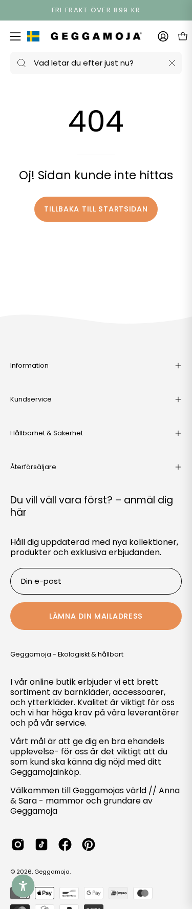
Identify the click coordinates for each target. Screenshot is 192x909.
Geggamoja (52, 872)
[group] (96, 10)
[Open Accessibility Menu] (23, 886)
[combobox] (96, 63)
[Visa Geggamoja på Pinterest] (88, 844)
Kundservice (31, 399)
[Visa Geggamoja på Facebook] (65, 844)
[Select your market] (33, 38)
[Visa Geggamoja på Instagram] (18, 844)
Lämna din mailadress (96, 616)
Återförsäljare (33, 466)
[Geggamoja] (96, 36)
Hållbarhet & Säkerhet (46, 433)
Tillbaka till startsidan (95, 209)
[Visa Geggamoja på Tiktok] (41, 844)
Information (29, 365)
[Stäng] (172, 63)
